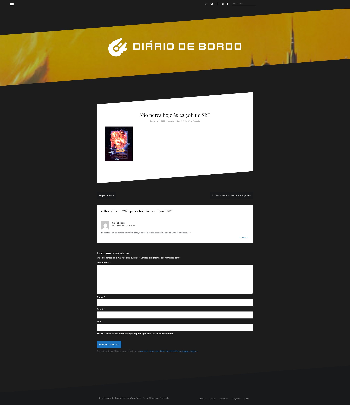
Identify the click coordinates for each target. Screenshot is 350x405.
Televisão (196, 121)
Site (99, 321)
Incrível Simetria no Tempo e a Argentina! (231, 195)
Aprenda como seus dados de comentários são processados (169, 351)
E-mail (101, 309)
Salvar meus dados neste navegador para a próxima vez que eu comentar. (136, 333)
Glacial (115, 222)
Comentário (104, 262)
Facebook (223, 398)
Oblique (152, 398)
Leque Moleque (106, 195)
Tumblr (246, 398)
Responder (244, 237)
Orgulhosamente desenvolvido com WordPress (120, 398)
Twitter (212, 398)
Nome (101, 296)
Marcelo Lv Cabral (175, 121)
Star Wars (188, 121)
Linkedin (202, 398)
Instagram (235, 398)
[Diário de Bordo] (175, 47)
